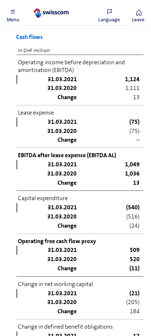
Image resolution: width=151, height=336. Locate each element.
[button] (13, 13)
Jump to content (55, 4)
